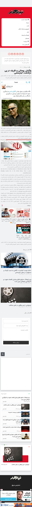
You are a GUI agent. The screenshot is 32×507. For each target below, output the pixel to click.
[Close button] (31, 489)
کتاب (28, 26)
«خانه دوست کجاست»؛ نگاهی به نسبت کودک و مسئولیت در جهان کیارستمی (17, 271)
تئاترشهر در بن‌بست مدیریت (14, 412)
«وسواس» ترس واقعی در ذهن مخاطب (20, 305)
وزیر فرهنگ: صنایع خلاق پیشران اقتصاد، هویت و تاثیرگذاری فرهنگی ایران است (17, 280)
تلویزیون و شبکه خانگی (24, 29)
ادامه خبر (4, 401)
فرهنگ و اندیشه (25, 35)
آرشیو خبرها (3, 394)
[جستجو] (3, 354)
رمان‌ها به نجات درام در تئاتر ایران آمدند (12, 427)
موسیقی (27, 38)
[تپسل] (1, 502)
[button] (23, 54)
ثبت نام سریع (8, 499)
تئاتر (28, 32)
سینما (27, 23)
